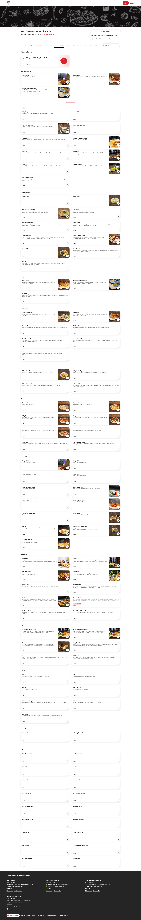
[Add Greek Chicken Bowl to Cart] (118, 242)
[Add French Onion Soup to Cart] (67, 132)
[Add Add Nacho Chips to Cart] (67, 865)
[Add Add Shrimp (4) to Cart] (67, 774)
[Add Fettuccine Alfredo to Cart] (67, 378)
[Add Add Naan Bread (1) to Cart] (118, 826)
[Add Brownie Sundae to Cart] (67, 740)
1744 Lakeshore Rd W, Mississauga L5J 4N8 (97, 884)
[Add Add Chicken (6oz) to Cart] (67, 761)
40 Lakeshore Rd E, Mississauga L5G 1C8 (57, 884)
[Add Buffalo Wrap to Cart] (118, 82)
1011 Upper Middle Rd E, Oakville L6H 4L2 (18, 900)
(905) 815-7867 (11, 898)
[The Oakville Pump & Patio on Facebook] (8, 909)
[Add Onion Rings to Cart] (118, 520)
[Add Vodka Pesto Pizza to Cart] (118, 436)
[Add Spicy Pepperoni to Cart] (67, 423)
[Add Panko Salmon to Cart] (67, 663)
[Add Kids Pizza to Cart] (67, 695)
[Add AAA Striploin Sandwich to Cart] (67, 359)
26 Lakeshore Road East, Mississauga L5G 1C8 (20, 884)
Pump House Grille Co (52, 880)
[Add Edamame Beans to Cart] (118, 171)
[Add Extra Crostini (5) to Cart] (118, 839)
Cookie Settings (63, 915)
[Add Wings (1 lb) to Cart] (67, 82)
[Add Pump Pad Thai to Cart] (118, 650)
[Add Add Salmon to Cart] (118, 774)
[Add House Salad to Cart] (67, 256)
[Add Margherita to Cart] (118, 423)
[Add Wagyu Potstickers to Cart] (67, 184)
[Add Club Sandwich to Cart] (67, 333)
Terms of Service (25, 915)
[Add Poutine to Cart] (67, 533)
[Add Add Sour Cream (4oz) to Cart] (67, 826)
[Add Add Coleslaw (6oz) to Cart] (67, 813)
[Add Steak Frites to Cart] (67, 650)
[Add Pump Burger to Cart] (67, 287)
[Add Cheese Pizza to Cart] (67, 410)
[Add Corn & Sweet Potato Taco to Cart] (118, 618)
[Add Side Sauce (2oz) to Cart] (67, 852)
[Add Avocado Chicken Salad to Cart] (67, 216)
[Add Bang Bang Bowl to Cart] (118, 256)
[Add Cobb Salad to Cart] (118, 216)
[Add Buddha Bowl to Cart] (118, 229)
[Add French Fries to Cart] (67, 507)
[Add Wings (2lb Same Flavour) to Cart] (67, 481)
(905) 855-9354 (89, 882)
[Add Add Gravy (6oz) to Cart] (67, 800)
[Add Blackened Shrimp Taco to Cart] (67, 618)
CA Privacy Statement (51, 915)
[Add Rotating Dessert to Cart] (118, 740)
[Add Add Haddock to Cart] (67, 787)
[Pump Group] (9, 3)
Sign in (132, 3)
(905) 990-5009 (11, 882)
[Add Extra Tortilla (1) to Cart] (67, 839)
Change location (49, 34)
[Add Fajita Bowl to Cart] (67, 269)
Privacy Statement (37, 915)
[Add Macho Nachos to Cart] (67, 605)
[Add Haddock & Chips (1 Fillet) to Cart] (67, 636)
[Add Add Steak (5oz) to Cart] (118, 761)
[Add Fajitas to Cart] (118, 565)
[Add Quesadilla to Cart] (67, 565)
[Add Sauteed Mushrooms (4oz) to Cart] (118, 852)
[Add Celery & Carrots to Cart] (118, 494)
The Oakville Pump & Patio (14, 896)
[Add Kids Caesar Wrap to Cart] (67, 708)
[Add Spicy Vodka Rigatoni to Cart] (118, 378)
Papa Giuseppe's (11, 880)
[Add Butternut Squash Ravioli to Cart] (118, 391)
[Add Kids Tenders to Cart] (118, 682)
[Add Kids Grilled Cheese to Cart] (118, 695)
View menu (10, 891)
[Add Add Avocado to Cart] (118, 787)
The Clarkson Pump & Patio (93, 880)
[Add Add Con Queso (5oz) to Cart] (118, 800)
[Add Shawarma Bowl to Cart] (67, 242)
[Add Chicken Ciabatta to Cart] (118, 333)
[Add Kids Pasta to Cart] (67, 721)
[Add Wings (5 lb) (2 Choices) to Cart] (67, 494)
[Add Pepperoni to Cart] (118, 410)
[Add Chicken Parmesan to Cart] (118, 663)
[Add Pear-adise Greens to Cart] (67, 229)
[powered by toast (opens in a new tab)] (13, 915)
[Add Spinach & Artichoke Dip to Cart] (118, 145)
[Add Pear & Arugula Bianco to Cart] (118, 449)
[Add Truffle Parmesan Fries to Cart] (67, 520)
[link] (31, 45)
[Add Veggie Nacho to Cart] (118, 591)
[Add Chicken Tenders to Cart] (67, 546)
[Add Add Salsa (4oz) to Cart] (118, 813)
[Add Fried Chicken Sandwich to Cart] (67, 346)
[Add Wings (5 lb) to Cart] (118, 481)
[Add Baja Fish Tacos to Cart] (67, 578)
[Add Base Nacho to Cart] (67, 591)
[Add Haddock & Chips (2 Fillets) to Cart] (118, 636)
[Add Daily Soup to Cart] (67, 119)
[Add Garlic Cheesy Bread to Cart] (118, 132)
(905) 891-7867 (50, 882)
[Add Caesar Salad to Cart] (67, 203)
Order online (18, 891)
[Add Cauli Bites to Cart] (67, 158)
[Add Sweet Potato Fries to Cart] (118, 507)
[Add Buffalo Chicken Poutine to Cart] (118, 533)
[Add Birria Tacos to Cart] (118, 578)
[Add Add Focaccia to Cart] (118, 865)
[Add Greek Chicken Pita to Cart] (67, 319)
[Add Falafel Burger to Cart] (67, 301)
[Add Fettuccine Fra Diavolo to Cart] (67, 391)
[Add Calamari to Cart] (67, 171)
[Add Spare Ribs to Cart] (118, 158)
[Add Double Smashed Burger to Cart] (67, 95)
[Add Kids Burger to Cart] (67, 682)
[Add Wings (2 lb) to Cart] (118, 468)
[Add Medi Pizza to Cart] (67, 449)
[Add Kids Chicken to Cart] (118, 708)
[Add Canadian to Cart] (67, 436)
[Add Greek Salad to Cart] (118, 203)
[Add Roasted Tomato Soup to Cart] (118, 119)
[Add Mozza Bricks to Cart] (67, 145)
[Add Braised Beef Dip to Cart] (118, 346)
